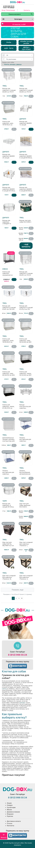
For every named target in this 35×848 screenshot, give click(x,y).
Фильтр (4, 837)
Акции (9, 803)
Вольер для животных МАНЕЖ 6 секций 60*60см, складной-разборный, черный (25, 157)
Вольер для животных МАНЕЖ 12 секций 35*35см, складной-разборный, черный (25, 125)
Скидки (9, 805)
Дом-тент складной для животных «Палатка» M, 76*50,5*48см (8, 576)
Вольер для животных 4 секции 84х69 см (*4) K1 (9, 89)
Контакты (27, 10)
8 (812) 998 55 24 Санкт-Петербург (8, 6)
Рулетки (10, 816)
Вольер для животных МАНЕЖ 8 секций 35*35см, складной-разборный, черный (8, 190)
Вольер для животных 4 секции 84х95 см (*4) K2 (26, 272)
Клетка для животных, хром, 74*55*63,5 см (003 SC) (8, 340)
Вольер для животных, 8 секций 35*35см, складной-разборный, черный (8, 506)
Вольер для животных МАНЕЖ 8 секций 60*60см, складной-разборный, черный (25, 190)
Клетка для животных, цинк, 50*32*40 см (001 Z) (25, 340)
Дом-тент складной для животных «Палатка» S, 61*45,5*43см (25, 576)
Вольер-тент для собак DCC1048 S (25, 220)
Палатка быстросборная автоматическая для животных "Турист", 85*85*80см (24, 473)
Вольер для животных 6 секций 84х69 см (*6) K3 (26, 89)
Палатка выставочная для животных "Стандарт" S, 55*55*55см (8, 472)
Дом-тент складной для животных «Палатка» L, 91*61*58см (25, 543)
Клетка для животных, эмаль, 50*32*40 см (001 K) (25, 373)
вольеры (22, 702)
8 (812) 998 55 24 (17, 655)
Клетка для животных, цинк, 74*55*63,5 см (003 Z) (8, 122)
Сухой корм (11, 807)
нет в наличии (14, 96)
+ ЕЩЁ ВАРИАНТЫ (26, 246)
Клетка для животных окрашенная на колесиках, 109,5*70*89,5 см (8, 273)
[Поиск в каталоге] (31, 14)
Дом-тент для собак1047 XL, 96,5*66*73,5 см (8, 542)
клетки (4, 689)
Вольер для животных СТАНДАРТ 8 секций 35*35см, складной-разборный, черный (8, 224)
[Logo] (17, 2)
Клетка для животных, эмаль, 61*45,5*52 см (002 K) (8, 406)
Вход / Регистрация (8, 10)
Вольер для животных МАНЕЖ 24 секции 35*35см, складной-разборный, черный (8, 158)
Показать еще (17, 590)
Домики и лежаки (13, 812)
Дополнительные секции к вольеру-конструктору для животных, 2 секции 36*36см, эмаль (8, 440)
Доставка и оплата (14, 821)
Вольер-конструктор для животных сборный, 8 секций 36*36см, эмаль (25, 406)
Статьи (9, 823)
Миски (9, 810)
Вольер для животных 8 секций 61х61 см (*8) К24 (9, 306)
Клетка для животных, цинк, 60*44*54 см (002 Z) (8, 373)
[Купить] (31, 129)
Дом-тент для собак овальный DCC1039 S (24, 504)
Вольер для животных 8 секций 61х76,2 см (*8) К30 (26, 307)
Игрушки (10, 814)
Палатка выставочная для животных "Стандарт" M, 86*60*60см (25, 439)
